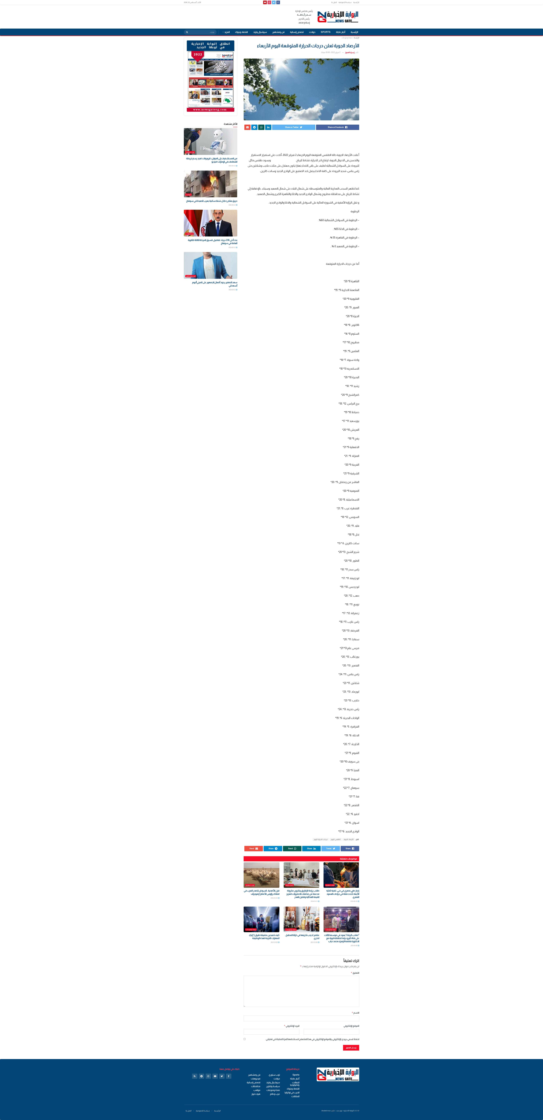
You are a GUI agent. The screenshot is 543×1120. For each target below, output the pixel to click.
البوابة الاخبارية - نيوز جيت (345, 1111)
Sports (325, 32)
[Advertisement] (235, 16)
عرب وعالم (275, 1094)
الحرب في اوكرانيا (292, 1092)
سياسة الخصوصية (345, 2)
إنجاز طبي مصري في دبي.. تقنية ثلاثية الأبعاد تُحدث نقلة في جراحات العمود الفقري (342, 893)
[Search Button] (186, 32)
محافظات (189, 234)
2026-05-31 (314, 901)
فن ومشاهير (278, 32)
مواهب (256, 1090)
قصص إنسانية (297, 32)
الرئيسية (356, 2)
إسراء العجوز (350, 52)
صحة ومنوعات (346, 38)
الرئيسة (356, 38)
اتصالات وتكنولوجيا (294, 1083)
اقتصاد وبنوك (241, 32)
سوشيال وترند (260, 32)
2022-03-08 (314, 942)
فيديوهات (255, 1078)
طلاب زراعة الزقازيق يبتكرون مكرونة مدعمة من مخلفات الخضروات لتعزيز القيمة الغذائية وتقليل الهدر (302, 893)
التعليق (355, 972)
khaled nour (326, 1111)
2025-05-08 (354, 945)
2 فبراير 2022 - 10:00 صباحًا (330, 52)
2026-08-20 (354, 901)
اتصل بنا (334, 2)
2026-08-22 (232, 166)
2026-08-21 (232, 290)
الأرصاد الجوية (349, 839)
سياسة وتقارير (273, 1086)
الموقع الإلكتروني (351, 1026)
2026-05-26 (274, 898)
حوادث (312, 32)
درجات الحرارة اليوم (321, 839)
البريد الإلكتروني (291, 1026)
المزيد (227, 32)
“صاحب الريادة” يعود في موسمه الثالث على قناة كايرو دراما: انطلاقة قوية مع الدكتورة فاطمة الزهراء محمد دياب (341, 938)
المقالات (295, 1096)
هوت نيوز (255, 1094)
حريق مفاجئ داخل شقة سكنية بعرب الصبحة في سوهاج (211, 201)
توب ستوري (330, 885)
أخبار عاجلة (340, 32)
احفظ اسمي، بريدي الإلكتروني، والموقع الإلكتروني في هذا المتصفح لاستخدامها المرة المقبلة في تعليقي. (312, 1039)
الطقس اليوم (336, 839)
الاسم (355, 1012)
